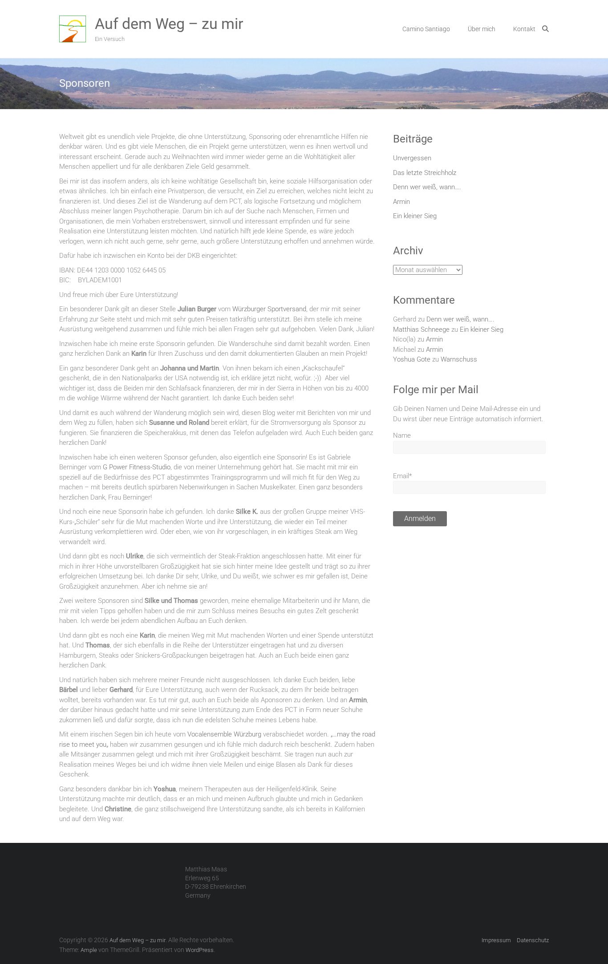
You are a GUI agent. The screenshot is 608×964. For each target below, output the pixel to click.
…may (340, 734)
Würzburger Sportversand (269, 309)
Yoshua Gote (411, 359)
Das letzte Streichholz (424, 173)
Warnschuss (459, 359)
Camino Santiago (426, 29)
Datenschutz (533, 940)
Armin (401, 202)
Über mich (481, 29)
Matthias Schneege (421, 329)
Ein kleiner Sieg (415, 216)
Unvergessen (412, 158)
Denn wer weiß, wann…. (427, 187)
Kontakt (524, 29)
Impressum (496, 940)
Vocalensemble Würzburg (224, 734)
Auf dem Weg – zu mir (169, 24)
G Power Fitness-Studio (136, 467)
